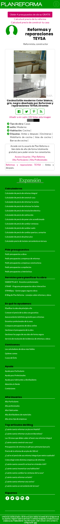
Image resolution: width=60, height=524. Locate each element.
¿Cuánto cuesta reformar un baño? (18, 477)
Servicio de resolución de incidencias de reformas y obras (27, 339)
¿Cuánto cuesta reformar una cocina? (19, 481)
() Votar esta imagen (40, 117)
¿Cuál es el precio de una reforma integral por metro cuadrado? (30, 455)
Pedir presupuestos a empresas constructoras (23, 263)
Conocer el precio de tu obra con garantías (21, 312)
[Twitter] (26, 111)
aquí (35, 522)
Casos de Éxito (11, 358)
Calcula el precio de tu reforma (30, 19)
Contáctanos (10, 388)
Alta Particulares (20, 160)
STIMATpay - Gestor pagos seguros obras (21, 291)
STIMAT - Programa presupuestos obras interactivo (25, 286)
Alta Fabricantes (11, 410)
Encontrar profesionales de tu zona (19, 321)
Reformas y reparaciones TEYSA (24, 165)
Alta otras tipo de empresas (16, 419)
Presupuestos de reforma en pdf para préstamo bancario (27, 447)
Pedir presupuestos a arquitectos (18, 267)
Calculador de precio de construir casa (20, 197)
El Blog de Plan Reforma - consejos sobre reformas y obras (28, 295)
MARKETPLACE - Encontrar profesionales (21, 282)
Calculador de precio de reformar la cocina (22, 202)
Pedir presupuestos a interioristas (18, 271)
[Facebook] (19, 111)
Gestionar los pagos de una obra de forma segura (24, 334)
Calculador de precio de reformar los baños (22, 206)
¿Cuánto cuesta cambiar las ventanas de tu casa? (24, 473)
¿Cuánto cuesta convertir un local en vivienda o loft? (25, 464)
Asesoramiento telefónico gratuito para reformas (24, 317)
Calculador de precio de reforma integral (21, 193)
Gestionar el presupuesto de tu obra (19, 330)
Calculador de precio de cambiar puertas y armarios (25, 232)
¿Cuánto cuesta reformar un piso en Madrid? (22, 429)
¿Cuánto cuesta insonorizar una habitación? (22, 468)
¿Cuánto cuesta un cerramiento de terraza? (22, 486)
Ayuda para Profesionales (15, 375)
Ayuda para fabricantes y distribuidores (20, 380)
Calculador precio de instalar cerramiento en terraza (26, 241)
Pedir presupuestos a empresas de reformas (22, 258)
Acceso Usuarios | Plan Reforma (30, 157)
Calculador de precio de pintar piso (19, 237)
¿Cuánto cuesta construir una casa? (19, 442)
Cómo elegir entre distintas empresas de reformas (25, 460)
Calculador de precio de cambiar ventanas (21, 224)
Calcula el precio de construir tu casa (30, 22)
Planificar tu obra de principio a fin (18, 308)
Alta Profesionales (38, 160)
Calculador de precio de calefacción (19, 215)
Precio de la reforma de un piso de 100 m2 (21, 451)
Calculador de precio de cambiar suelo (20, 228)
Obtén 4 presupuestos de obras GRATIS (30, 14)
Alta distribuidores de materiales (18, 414)
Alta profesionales (12, 406)
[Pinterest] (34, 111)
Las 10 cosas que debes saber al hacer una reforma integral (28, 438)
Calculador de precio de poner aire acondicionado (24, 219)
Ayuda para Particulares (14, 371)
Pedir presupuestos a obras (16, 254)
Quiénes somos (11, 353)
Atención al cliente (12, 384)
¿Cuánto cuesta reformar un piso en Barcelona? (23, 434)
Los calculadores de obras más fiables (20, 349)
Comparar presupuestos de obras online (21, 326)
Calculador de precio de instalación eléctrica (22, 210)
